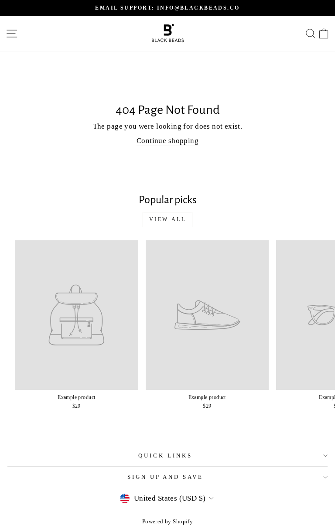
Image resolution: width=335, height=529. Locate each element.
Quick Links (165, 455)
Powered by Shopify (167, 522)
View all (167, 219)
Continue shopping (167, 141)
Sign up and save (165, 477)
